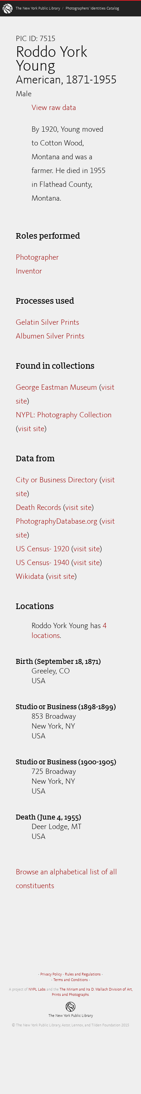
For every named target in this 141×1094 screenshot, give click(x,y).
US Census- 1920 (42, 549)
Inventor (29, 271)
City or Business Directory (56, 480)
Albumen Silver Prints (50, 336)
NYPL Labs (37, 990)
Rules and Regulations (83, 974)
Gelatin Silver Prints (47, 323)
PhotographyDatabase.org (56, 522)
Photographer (37, 258)
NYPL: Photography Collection (63, 415)
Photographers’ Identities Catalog (92, 9)
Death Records (38, 508)
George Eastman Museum (56, 388)
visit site (31, 429)
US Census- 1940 (42, 563)
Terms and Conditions (70, 980)
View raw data (53, 108)
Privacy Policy (51, 974)
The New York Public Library (38, 9)
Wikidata (30, 577)
